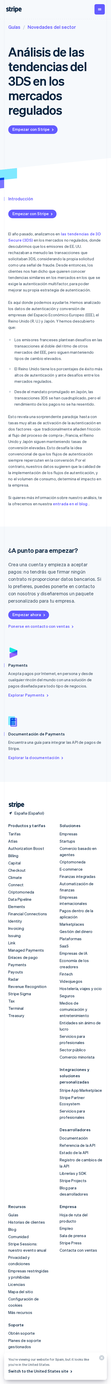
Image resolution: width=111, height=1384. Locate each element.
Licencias (16, 1284)
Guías (14, 27)
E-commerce (71, 869)
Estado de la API (74, 1152)
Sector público (73, 1049)
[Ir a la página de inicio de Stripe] (14, 805)
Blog (12, 1229)
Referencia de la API (77, 1145)
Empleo (66, 1228)
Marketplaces (72, 924)
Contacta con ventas (78, 1250)
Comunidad (18, 1236)
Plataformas (71, 938)
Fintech (66, 974)
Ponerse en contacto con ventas (39, 626)
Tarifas (14, 833)
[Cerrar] (101, 1359)
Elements (16, 906)
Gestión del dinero (76, 931)
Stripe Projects (73, 1180)
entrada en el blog (70, 503)
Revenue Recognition (27, 986)
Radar (13, 979)
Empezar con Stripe (31, 129)
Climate (15, 877)
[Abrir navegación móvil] (99, 9)
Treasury (16, 1015)
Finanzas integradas (78, 876)
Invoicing (16, 928)
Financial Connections (27, 913)
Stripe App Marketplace (81, 1090)
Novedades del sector (52, 27)
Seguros (67, 995)
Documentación (74, 1138)
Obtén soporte (21, 1333)
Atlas (13, 841)
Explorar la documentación (33, 757)
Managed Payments (26, 950)
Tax (11, 1001)
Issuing (14, 935)
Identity (15, 921)
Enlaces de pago (23, 957)
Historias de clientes (26, 1222)
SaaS (64, 946)
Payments (17, 964)
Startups (67, 841)
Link (11, 942)
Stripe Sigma (19, 993)
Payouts (15, 971)
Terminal (16, 1008)
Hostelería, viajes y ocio (81, 988)
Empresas (69, 833)
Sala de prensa (73, 1235)
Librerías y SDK (73, 1173)
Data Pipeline (20, 899)
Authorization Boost (26, 848)
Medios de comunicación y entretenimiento (74, 1009)
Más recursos (20, 1312)
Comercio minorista (77, 1057)
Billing (13, 855)
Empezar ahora (26, 614)
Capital (14, 862)
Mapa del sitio (20, 1291)
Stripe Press (71, 1242)
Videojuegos (71, 981)
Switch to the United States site (38, 1371)
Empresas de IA (74, 953)
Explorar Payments (26, 695)
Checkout (17, 870)
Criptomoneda (21, 892)
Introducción (20, 198)
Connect (15, 884)
